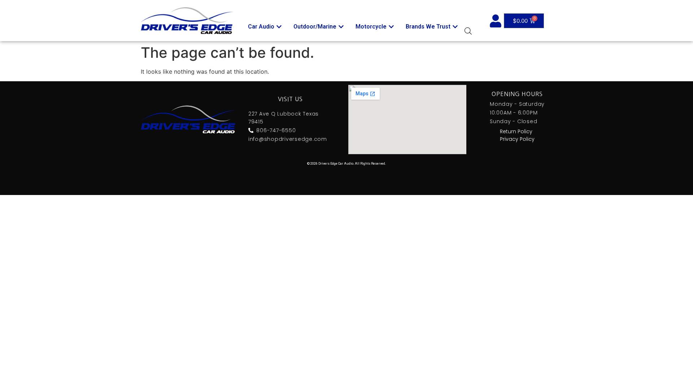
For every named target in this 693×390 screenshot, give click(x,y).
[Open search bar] (468, 30)
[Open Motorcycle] (391, 26)
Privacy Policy (517, 139)
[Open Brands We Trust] (455, 26)
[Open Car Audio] (279, 26)
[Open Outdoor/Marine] (341, 26)
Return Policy (516, 131)
